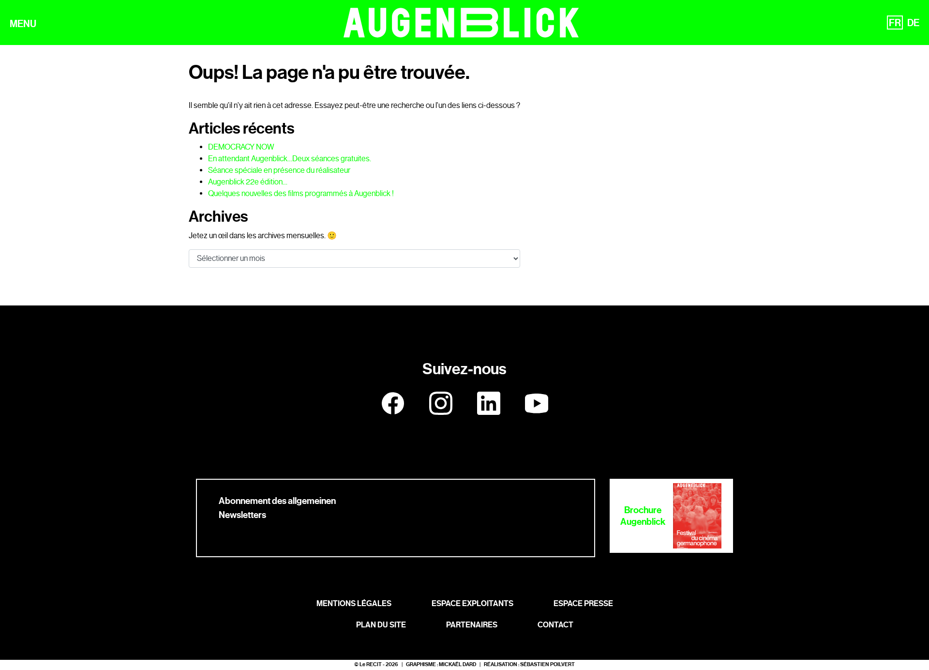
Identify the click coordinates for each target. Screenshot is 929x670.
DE (913, 23)
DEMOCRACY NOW (241, 147)
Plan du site (381, 624)
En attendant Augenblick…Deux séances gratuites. (289, 158)
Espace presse (583, 603)
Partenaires (471, 624)
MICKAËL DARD (457, 664)
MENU (23, 24)
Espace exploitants (472, 603)
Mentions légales (353, 603)
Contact (555, 624)
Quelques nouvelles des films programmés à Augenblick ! (301, 193)
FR (895, 23)
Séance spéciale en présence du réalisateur (279, 170)
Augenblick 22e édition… (247, 181)
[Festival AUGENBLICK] (461, 22)
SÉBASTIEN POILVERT (547, 664)
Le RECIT (371, 664)
